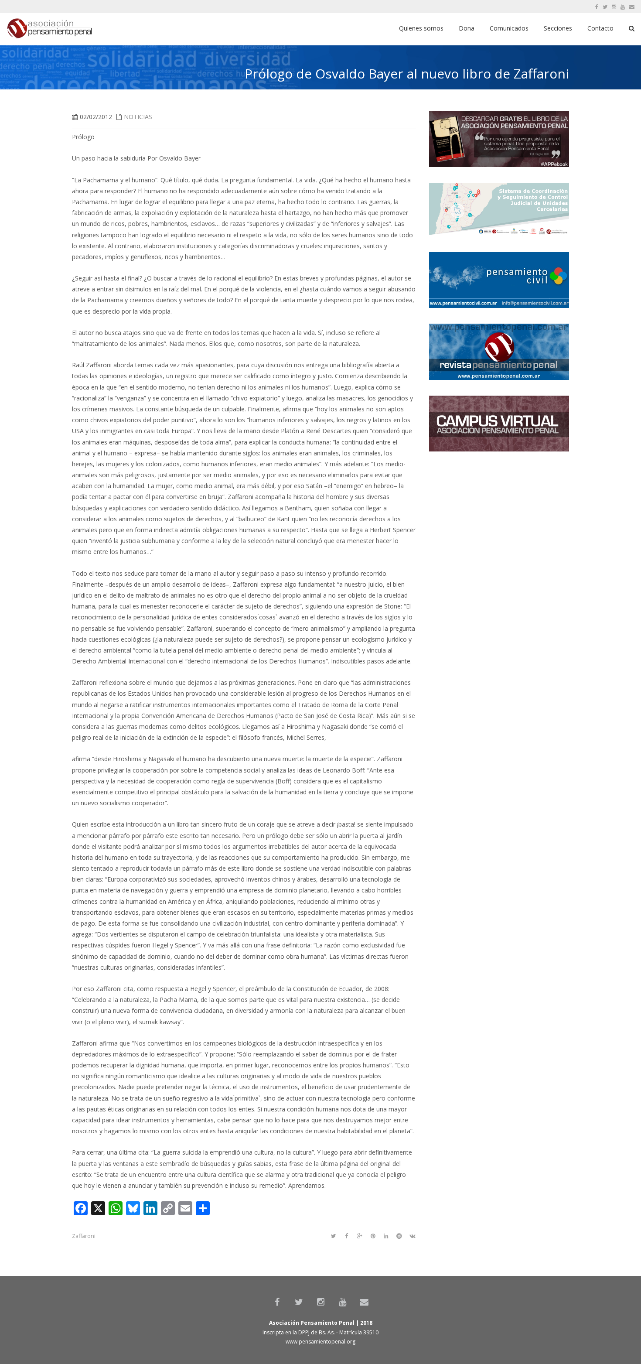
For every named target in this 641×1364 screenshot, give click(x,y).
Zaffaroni (83, 1236)
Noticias (138, 117)
